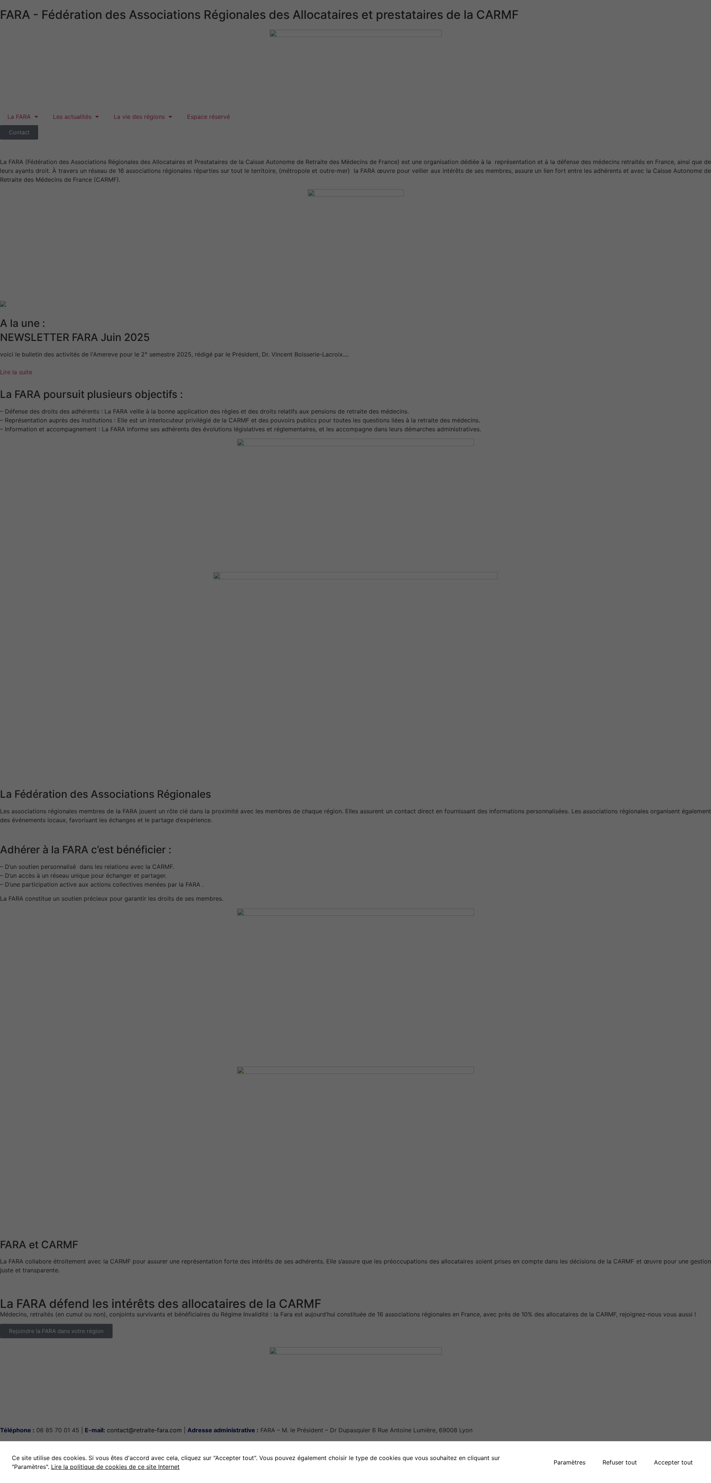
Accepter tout (673, 1462)
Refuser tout (619, 1462)
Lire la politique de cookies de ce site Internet (115, 1466)
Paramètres (569, 1462)
